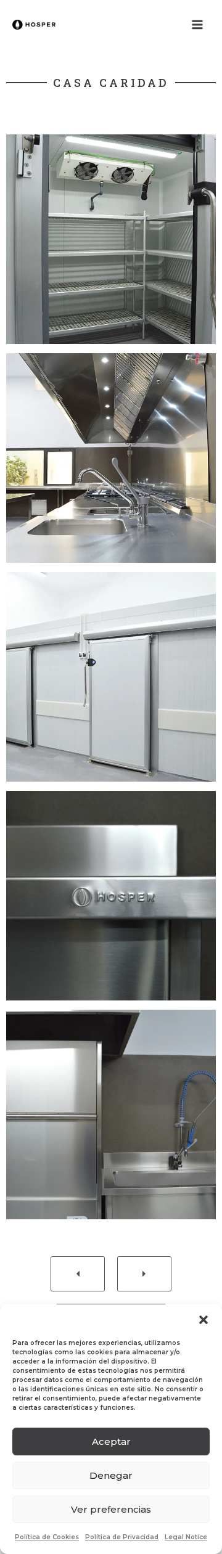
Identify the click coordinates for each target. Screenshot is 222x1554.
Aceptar (111, 1441)
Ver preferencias (111, 1509)
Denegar (111, 1475)
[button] (203, 1320)
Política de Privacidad (121, 1537)
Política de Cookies (47, 1537)
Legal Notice (186, 1537)
